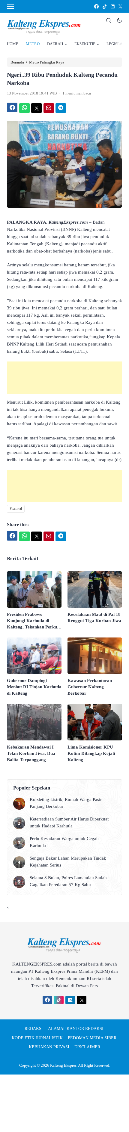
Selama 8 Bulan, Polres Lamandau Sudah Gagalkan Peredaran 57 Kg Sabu (68, 881)
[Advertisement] (64, 377)
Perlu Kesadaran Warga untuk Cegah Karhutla (64, 842)
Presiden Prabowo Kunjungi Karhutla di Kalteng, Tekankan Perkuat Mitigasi (34, 621)
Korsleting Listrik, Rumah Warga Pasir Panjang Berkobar (66, 803)
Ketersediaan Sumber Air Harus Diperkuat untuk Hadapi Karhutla (69, 822)
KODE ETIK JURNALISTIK (37, 1038)
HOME (12, 44)
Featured (16, 509)
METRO (33, 44)
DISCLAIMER (87, 1047)
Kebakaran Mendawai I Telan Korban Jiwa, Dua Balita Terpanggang (31, 753)
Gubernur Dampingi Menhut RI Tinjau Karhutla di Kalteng (34, 687)
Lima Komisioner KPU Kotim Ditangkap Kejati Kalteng (91, 753)
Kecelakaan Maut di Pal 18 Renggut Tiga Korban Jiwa (94, 617)
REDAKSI (34, 1028)
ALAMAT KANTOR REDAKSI (76, 1028)
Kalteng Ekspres (63, 1065)
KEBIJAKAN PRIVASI (49, 1047)
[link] (96, 6)
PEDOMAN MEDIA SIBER (92, 1038)
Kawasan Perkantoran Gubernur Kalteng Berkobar (90, 687)
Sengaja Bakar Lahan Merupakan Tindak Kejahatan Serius (68, 861)
